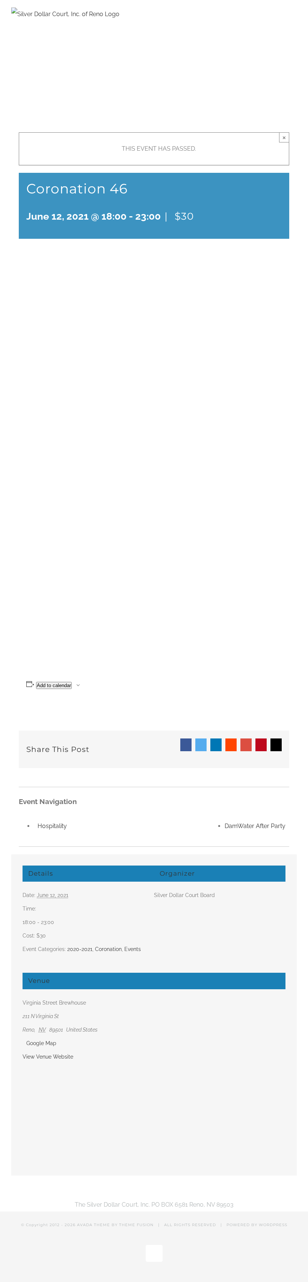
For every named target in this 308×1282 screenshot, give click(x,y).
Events (132, 949)
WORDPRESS (273, 1224)
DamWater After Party (255, 826)
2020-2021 (79, 949)
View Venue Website (48, 1057)
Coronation (108, 949)
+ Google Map (39, 1043)
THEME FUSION (136, 1224)
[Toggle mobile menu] (294, 14)
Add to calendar (54, 685)
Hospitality (52, 826)
